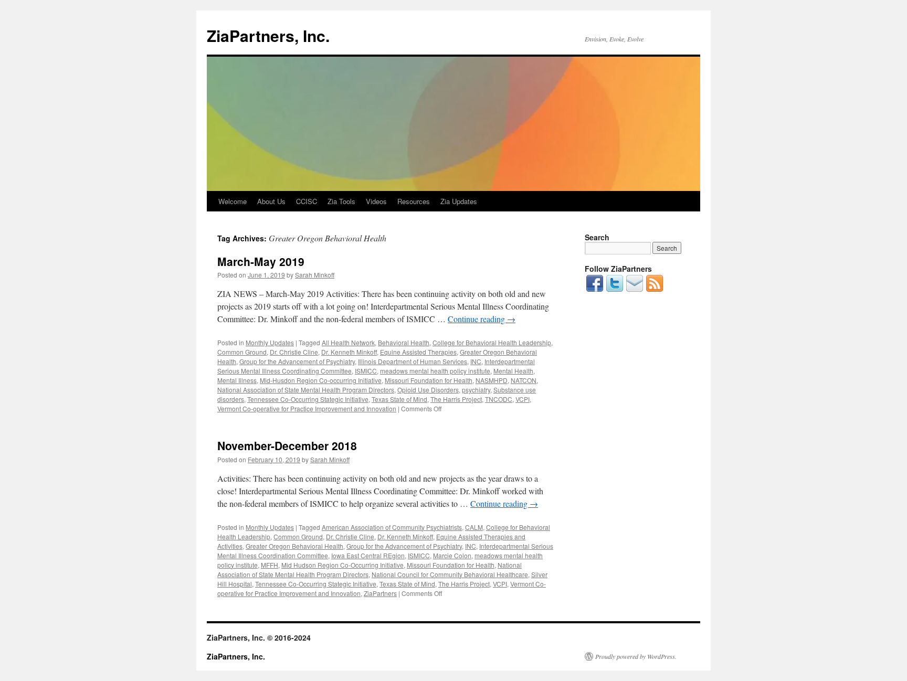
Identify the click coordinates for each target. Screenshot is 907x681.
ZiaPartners (380, 593)
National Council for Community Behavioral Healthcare (450, 574)
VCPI (522, 399)
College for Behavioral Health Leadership (492, 342)
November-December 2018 (287, 445)
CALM (474, 527)
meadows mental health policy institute (435, 370)
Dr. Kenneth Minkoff (349, 351)
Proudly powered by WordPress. (636, 656)
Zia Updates (458, 201)
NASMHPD (492, 380)
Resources (413, 201)
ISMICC (366, 370)
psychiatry (476, 389)
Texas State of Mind (399, 399)
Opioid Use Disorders (428, 389)
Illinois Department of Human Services (412, 361)
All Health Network (348, 342)
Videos (376, 201)
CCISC (306, 201)
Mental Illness (237, 380)
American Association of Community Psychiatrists (392, 527)
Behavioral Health (403, 342)
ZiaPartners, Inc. (268, 35)
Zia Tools (341, 201)
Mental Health (513, 370)
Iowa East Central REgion (368, 555)
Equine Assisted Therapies (418, 351)
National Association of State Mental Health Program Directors (305, 389)
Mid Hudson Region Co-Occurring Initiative (342, 564)
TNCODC (498, 399)
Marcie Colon (452, 555)
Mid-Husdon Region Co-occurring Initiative (321, 380)
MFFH (269, 564)
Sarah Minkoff (314, 274)
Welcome (232, 201)
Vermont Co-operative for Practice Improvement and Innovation (306, 408)
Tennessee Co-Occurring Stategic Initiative (307, 399)
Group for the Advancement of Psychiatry (297, 361)
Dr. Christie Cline (294, 351)
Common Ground (242, 351)
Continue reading (481, 318)
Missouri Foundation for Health (428, 380)
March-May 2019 (260, 261)
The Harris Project (456, 399)
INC (475, 361)
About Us (271, 201)
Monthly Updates (270, 342)
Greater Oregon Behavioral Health (294, 545)
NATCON (523, 380)
